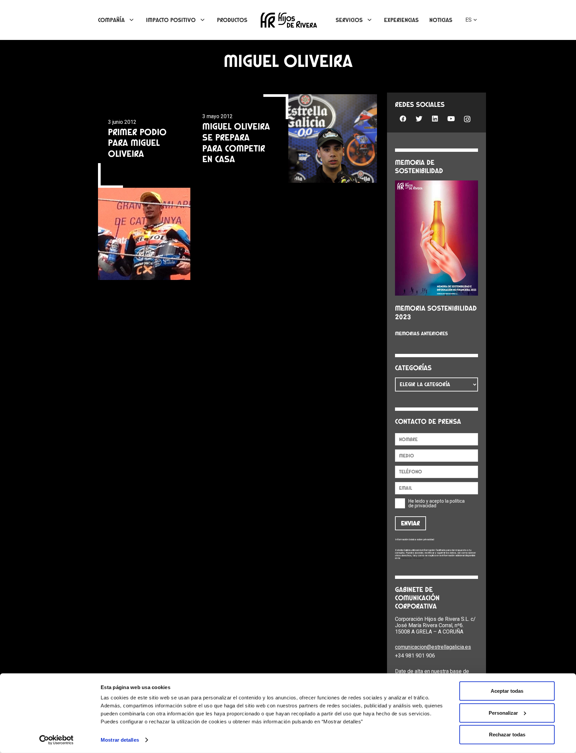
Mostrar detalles (120, 740)
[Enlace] (289, 20)
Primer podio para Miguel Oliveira (137, 142)
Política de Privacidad (412, 558)
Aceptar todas (507, 691)
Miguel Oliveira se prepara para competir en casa (236, 142)
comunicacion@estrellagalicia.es (433, 647)
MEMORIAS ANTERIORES (421, 333)
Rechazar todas (507, 734)
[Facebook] (403, 119)
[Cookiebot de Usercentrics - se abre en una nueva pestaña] (56, 740)
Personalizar (503, 712)
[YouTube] (451, 119)
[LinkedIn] (435, 119)
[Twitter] (419, 119)
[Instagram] (467, 119)
